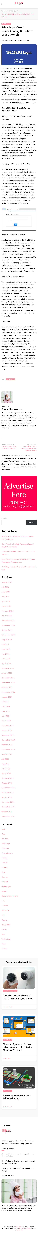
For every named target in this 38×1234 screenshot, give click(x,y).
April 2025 (5, 659)
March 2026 (6, 606)
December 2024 (8, 678)
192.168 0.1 (19, 124)
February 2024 (7, 725)
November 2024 (8, 682)
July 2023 (5, 759)
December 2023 (8, 735)
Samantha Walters (9, 40)
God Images (6, 886)
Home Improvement (9, 896)
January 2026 (6, 616)
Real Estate (5, 925)
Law (3, 901)
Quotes (4, 920)
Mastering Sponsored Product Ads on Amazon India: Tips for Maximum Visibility (17, 1047)
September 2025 (8, 635)
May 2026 (5, 597)
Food (3, 872)
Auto (3, 829)
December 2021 (8, 802)
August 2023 (6, 754)
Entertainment (7, 853)
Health (4, 891)
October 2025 (7, 630)
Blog (3, 834)
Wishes (4, 948)
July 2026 (5, 587)
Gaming (4, 877)
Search (4, 518)
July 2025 (5, 644)
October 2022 (7, 783)
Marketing (5, 910)
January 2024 (6, 730)
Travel (3, 944)
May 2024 (5, 711)
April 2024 (5, 716)
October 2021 (7, 811)
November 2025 (8, 625)
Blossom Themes (24, 1228)
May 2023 (5, 764)
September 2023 (8, 749)
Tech (3, 934)
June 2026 (5, 592)
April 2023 (5, 768)
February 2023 (7, 778)
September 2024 (8, 692)
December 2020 (8, 816)
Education (5, 848)
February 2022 (7, 792)
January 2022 (6, 797)
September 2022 (8, 788)
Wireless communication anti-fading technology (17, 1097)
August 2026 (6, 582)
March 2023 (6, 773)
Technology (6, 23)
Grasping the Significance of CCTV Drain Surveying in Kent (18, 997)
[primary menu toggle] (2, 4)
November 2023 (8, 740)
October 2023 (7, 745)
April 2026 (5, 601)
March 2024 (6, 721)
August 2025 (6, 639)
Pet (2, 915)
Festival (4, 862)
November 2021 (8, 807)
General (4, 882)
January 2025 (6, 673)
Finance (4, 867)
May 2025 (5, 654)
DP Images (5, 843)
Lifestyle (4, 905)
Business (4, 839)
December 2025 (8, 620)
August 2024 (6, 697)
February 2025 (7, 668)
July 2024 (5, 702)
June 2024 (5, 706)
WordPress (19, 1230)
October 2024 (7, 687)
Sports (4, 929)
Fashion (4, 858)
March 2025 (6, 663)
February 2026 (7, 611)
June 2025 (5, 649)
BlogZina (18, 1227)
